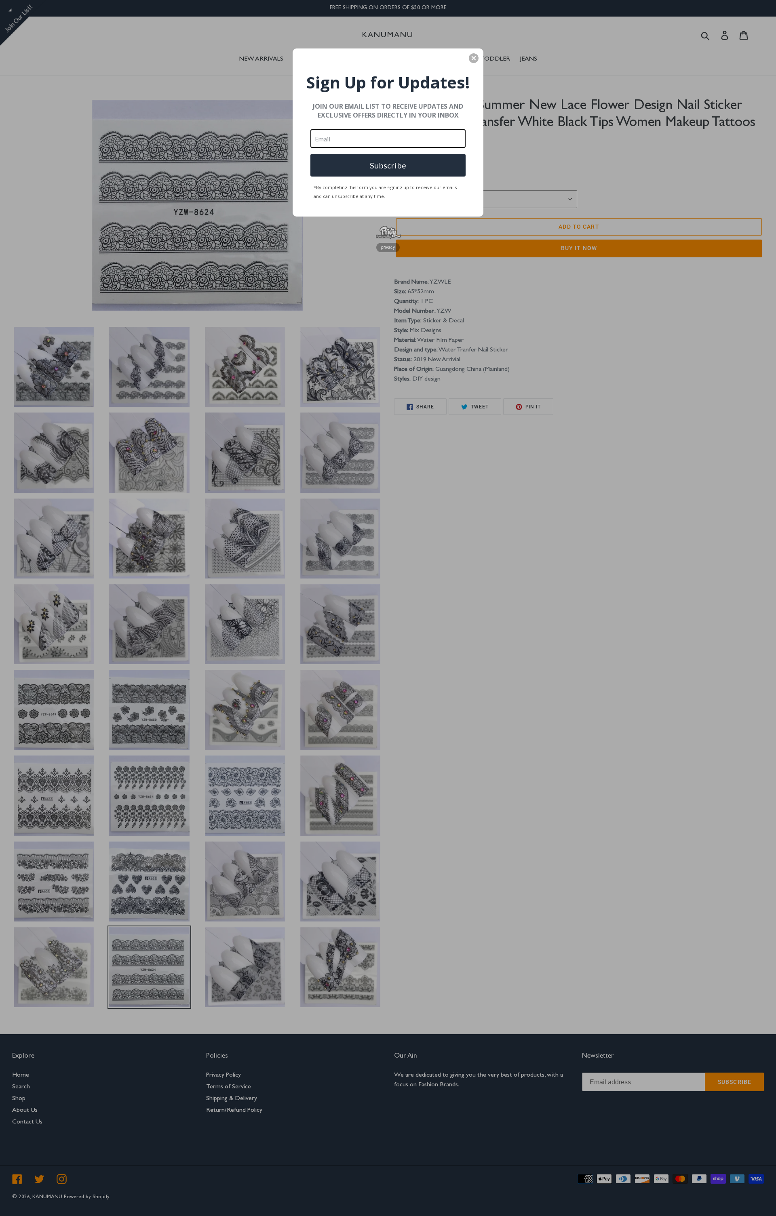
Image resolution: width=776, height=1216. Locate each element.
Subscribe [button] (388, 165)
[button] (474, 58)
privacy (388, 247)
